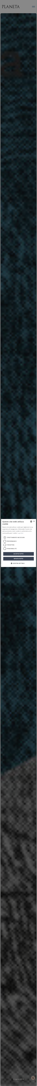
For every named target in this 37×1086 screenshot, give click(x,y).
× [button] (34, 521)
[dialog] (18, 543)
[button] (18, 563)
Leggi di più (20, 533)
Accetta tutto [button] (18, 554)
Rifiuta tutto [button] (18, 558)
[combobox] (31, 522)
